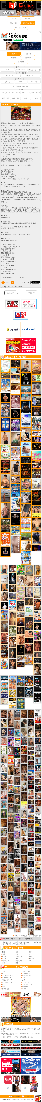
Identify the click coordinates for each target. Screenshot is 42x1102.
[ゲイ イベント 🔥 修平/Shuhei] (10, 808)
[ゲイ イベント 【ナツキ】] (17, 771)
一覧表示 (14, 54)
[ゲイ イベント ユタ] (31, 931)
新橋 (17, 954)
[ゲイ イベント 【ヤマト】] (4, 587)
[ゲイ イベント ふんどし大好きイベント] (29, 601)
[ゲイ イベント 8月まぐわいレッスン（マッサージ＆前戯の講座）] (21, 658)
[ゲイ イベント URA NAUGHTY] (17, 715)
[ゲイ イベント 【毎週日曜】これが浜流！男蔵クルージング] (31, 753)
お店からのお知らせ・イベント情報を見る (28, 936)
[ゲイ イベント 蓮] (38, 726)
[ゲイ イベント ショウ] (38, 809)
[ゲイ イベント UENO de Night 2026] (24, 740)
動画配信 (25, 986)
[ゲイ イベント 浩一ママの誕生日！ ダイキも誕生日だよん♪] (21, 593)
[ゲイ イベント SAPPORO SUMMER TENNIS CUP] (29, 692)
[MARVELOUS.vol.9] (21, 107)
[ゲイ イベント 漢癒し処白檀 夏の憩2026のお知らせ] (36, 484)
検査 (25, 98)
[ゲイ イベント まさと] (24, 849)
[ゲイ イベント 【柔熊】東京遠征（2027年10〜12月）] (38, 712)
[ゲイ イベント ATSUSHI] (36, 434)
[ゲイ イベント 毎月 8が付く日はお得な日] (16, 363)
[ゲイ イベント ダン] (37, 604)
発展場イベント (31, 76)
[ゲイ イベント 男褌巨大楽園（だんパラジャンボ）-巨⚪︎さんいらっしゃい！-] (3, 803)
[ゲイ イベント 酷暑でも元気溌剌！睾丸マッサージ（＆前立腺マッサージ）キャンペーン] (16, 387)
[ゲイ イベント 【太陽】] (17, 725)
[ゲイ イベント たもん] (24, 759)
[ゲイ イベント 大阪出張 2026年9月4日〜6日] (38, 802)
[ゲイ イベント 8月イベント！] (16, 377)
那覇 (17, 963)
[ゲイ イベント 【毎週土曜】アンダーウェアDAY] (21, 664)
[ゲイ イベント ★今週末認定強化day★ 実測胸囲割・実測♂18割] (5, 466)
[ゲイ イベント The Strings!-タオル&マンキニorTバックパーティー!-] (31, 811)
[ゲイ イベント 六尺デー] (38, 747)
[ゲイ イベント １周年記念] (26, 510)
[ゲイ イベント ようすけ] (24, 859)
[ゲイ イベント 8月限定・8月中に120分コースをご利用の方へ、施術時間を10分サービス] (5, 366)
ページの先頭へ (29, 1096)
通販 (3, 986)
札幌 (3, 952)
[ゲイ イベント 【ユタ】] (21, 639)
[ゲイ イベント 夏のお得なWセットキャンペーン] (16, 530)
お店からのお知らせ (28, 23)
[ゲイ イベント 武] (36, 411)
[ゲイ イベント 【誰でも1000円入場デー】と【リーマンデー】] (31, 816)
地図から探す (14, 23)
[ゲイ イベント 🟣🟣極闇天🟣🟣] (21, 650)
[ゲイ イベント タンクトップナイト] (17, 790)
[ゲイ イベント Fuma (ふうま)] (5, 551)
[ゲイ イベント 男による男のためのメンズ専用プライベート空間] (5, 424)
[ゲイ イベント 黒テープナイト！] (38, 837)
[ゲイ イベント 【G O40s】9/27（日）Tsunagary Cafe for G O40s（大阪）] (31, 858)
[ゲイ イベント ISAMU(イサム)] (37, 626)
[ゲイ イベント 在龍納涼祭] (36, 423)
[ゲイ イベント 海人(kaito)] (16, 544)
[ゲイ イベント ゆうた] (10, 868)
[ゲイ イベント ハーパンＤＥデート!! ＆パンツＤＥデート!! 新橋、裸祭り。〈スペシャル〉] (29, 659)
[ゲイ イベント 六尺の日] (31, 844)
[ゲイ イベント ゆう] (3, 794)
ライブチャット (27, 982)
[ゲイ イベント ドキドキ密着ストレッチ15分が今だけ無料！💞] (16, 519)
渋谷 (30, 954)
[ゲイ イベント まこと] (24, 923)
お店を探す (28, 18)
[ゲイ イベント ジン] (38, 775)
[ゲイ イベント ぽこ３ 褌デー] (29, 611)
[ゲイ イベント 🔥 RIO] (24, 896)
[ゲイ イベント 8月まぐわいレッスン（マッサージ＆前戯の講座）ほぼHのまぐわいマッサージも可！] (21, 614)
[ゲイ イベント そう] (10, 770)
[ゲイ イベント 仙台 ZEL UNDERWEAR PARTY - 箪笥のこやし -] (3, 850)
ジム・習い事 (26, 975)
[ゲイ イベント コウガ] (16, 439)
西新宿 (4, 956)
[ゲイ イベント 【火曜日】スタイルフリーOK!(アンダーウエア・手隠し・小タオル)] (38, 754)
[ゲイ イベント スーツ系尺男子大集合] (31, 854)
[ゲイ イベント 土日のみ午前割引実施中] (16, 371)
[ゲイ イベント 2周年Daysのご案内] (26, 379)
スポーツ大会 (16, 92)
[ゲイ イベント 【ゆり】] (31, 732)
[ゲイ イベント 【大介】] (31, 782)
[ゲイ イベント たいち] (17, 763)
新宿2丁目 (19, 956)
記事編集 (28, 58)
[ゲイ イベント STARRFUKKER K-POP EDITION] (10, 741)
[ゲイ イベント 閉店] (37, 592)
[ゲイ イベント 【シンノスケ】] (37, 570)
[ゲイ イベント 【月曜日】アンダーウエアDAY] (38, 795)
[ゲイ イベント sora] (36, 524)
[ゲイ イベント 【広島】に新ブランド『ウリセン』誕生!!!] (3, 750)
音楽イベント (26, 92)
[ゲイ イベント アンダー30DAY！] (36, 366)
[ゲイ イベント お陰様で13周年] (26, 536)
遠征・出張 (34, 82)
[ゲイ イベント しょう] (10, 750)
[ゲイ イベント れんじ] (3, 841)
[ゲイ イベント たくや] (3, 902)
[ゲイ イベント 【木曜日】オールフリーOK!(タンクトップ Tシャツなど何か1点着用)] (38, 879)
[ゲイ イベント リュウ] (10, 887)
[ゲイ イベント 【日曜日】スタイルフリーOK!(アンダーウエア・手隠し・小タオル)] (38, 872)
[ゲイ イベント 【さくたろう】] (3, 723)
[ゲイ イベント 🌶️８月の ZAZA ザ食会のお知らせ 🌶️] (4, 651)
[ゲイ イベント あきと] (10, 827)
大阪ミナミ (5, 961)
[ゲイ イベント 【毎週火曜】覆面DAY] (31, 762)
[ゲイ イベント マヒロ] (31, 878)
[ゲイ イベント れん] (29, 592)
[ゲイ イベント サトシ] (31, 897)
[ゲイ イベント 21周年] (29, 681)
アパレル (25, 978)
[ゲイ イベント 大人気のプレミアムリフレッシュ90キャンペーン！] (36, 439)
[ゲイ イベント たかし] (10, 924)
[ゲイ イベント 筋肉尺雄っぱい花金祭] (36, 511)
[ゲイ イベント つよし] (24, 796)
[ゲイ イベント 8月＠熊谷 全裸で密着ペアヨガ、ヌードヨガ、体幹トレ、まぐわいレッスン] (38, 844)
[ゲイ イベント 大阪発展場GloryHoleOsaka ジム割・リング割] (38, 830)
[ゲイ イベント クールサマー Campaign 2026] (16, 505)
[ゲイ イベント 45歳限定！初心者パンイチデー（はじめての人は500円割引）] (21, 622)
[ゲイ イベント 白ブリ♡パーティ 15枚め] (24, 840)
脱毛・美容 (5, 98)
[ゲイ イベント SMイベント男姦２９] (29, 640)
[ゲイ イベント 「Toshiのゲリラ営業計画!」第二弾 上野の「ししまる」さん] (17, 733)
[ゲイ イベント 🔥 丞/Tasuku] (31, 748)
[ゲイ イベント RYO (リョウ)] (5, 398)
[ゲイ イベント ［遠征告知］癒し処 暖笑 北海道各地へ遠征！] (5, 481)
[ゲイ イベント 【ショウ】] (24, 814)
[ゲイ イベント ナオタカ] (38, 733)
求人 (20, 82)
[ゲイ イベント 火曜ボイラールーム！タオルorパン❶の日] (24, 750)
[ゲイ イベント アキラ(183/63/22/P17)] (31, 871)
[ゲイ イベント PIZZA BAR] (26, 471)
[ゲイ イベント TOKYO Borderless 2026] (16, 453)
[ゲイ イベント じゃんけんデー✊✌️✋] (24, 805)
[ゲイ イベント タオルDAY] (26, 460)
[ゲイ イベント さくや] (24, 877)
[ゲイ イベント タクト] (5, 510)
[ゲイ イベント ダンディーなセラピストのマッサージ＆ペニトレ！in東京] (38, 761)
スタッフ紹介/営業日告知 (20, 86)
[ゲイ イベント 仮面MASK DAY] (31, 884)
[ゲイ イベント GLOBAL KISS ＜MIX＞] (10, 789)
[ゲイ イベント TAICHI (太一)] (31, 864)
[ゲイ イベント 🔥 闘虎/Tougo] (10, 818)
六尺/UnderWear (21, 70)
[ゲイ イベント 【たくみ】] (4, 596)
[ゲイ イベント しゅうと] (5, 438)
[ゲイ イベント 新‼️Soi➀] (26, 484)
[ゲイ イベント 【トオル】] (4, 627)
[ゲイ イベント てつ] (17, 781)
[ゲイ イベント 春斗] (17, 863)
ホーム (14, 18)
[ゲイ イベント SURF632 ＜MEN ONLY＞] (4, 615)
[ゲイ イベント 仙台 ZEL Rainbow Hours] (17, 742)
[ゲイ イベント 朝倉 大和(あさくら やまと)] (38, 907)
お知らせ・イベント (34, 70)
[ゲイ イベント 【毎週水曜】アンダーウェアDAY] (31, 777)
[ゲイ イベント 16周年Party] (26, 557)
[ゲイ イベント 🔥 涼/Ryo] (31, 825)
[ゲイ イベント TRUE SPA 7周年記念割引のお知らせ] (26, 449)
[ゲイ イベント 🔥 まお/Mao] (37, 655)
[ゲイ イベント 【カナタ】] (29, 581)
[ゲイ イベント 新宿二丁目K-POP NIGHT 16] (26, 393)
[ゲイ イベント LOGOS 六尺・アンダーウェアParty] (10, 798)
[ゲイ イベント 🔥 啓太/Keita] (3, 813)
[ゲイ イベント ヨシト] (38, 823)
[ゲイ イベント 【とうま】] (21, 581)
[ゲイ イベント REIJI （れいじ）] (4, 605)
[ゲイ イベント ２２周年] (4, 664)
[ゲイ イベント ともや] (38, 858)
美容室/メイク (6, 978)
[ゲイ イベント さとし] (17, 910)
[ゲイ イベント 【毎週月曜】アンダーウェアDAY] (31, 839)
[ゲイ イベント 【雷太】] (10, 713)
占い (3, 984)
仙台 (17, 952)
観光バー (5, 973)
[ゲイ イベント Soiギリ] (3, 885)
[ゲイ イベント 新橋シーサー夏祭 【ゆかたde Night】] (13, 642)
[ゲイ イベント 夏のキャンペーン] (5, 452)
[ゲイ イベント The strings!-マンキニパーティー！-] (31, 848)
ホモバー (5, 971)
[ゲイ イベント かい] (37, 646)
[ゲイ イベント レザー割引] (38, 789)
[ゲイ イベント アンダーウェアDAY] (37, 660)
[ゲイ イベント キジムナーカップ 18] (21, 703)
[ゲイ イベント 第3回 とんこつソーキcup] (4, 687)
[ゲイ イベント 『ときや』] (3, 777)
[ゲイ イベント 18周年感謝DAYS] (4, 678)
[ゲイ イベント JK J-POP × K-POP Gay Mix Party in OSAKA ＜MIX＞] (17, 835)
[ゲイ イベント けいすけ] (10, 837)
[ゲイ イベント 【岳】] (3, 759)
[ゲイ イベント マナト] (13, 618)
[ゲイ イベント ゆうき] (3, 911)
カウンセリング (27, 984)
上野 (30, 952)
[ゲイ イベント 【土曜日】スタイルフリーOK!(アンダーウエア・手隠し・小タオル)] (13, 568)
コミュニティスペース (9, 982)
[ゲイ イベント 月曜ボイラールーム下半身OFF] (17, 928)
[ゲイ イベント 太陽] (10, 915)
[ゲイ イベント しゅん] (10, 848)
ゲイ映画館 (5, 989)
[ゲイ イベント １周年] (37, 697)
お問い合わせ (16, 1096)
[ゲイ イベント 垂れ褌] (13, 631)
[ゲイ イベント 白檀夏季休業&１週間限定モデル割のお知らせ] (37, 616)
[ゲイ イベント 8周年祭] (13, 693)
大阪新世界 (19, 961)
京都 (17, 958)
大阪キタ (31, 958)
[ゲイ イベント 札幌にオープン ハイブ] (13, 703)
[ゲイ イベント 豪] (13, 588)
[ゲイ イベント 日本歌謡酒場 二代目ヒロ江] (17, 872)
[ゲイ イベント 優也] (38, 886)
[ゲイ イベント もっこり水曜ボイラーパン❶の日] (17, 919)
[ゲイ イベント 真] (38, 851)
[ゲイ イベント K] (24, 832)
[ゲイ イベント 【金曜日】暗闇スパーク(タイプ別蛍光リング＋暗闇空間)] (36, 473)
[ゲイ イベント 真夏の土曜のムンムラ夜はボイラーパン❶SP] (29, 623)
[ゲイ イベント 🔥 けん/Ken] (31, 767)
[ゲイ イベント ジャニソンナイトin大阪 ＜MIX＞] (24, 823)
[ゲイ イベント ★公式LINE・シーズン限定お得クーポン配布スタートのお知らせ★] (36, 456)
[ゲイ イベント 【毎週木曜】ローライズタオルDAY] (31, 787)
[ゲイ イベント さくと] (26, 366)
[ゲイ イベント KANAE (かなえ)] (16, 413)
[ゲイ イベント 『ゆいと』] (3, 731)
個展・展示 (15, 98)
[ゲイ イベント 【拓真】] (10, 780)
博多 (3, 963)
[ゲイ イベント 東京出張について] (31, 772)
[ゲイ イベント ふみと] (24, 714)
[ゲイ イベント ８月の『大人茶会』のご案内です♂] (5, 525)
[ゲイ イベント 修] (31, 904)
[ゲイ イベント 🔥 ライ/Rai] (31, 834)
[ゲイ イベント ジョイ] (31, 924)
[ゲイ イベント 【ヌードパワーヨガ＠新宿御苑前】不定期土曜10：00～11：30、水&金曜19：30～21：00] (5, 495)
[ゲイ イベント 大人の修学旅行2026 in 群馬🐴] (13, 682)
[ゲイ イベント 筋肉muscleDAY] (17, 853)
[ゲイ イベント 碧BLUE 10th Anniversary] (26, 407)
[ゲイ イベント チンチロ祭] (26, 524)
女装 (23, 980)
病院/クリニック (7, 980)
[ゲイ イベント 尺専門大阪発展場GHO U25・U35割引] (38, 768)
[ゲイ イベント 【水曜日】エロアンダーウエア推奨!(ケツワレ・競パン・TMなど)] (38, 782)
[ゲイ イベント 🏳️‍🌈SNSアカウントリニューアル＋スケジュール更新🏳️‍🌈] (26, 545)
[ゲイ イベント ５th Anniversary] (26, 420)
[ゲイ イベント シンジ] (13, 664)
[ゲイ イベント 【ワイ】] (29, 648)
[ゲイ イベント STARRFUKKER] (13, 578)
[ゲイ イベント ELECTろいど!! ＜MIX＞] (16, 490)
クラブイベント (11, 76)
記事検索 (21, 62)
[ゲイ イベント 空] (4, 569)
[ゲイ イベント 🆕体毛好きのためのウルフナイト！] (31, 918)
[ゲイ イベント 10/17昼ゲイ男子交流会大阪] (3, 832)
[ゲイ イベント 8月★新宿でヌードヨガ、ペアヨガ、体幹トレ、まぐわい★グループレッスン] (4, 579)
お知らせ (7, 82)
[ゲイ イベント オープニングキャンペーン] (36, 446)
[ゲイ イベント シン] (17, 882)
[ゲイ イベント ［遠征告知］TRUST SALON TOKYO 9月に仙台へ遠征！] (24, 787)
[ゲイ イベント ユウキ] (24, 886)
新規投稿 (14, 58)
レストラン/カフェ (8, 975)
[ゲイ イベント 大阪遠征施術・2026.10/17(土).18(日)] (38, 865)
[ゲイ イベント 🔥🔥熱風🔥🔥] (31, 722)
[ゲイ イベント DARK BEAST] (17, 752)
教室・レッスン (6, 93)
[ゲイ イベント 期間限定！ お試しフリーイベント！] (5, 375)
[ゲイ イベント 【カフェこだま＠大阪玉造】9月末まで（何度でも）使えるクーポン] (5, 385)
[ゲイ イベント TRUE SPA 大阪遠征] (36, 378)
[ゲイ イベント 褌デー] (16, 401)
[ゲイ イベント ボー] (17, 809)
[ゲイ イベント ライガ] (3, 876)
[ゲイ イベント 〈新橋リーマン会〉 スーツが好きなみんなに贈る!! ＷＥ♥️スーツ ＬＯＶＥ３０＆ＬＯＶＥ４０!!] (3, 920)
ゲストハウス (26, 973)
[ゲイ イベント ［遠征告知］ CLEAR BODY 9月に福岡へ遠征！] (10, 723)
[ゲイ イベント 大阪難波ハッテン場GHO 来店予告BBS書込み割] (31, 891)
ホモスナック (26, 971)
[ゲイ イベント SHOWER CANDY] (16, 425)
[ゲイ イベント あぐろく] (38, 920)
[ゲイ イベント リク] (3, 929)
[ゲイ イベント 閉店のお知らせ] (4, 699)
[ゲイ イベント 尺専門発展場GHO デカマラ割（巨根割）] (38, 719)
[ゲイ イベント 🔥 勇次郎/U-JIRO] (24, 868)
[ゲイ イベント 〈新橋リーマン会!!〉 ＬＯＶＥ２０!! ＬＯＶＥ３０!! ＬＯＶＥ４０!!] (5, 410)
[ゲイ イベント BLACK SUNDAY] (10, 859)
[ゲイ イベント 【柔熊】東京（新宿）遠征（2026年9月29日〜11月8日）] (38, 816)
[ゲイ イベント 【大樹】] (3, 785)
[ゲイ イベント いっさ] (3, 768)
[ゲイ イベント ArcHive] (21, 570)
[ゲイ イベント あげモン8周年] (5, 539)
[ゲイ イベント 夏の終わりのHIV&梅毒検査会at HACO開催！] (13, 605)
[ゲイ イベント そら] (3, 714)
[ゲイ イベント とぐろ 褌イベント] (17, 818)
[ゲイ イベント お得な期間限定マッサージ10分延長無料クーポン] (16, 479)
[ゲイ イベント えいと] (31, 792)
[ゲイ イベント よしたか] (24, 768)
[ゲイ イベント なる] (38, 900)
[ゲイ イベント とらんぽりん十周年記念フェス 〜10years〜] (10, 877)
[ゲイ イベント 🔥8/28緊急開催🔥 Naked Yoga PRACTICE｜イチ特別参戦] (36, 497)
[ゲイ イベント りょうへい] (17, 891)
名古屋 (4, 958)
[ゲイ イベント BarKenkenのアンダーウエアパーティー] (10, 732)
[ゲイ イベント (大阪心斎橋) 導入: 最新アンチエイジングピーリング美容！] (36, 389)
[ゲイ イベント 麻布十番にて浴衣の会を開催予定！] (17, 826)
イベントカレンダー (21, 28)
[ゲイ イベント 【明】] (24, 777)
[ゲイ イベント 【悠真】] (31, 742)
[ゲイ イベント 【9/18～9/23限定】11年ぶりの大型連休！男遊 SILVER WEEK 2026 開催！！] (38, 740)
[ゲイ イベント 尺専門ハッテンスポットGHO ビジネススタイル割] (36, 401)
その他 (36, 98)
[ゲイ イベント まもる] (37, 669)
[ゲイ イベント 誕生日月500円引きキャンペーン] (29, 570)
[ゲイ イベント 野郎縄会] (4, 638)
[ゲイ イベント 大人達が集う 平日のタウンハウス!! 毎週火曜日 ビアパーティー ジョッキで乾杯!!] (10, 759)
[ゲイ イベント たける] (3, 823)
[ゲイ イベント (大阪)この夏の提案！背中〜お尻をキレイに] (26, 497)
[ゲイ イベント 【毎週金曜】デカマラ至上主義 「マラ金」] (36, 464)
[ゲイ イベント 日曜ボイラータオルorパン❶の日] (38, 927)
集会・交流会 (36, 92)
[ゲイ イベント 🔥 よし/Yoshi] (31, 802)
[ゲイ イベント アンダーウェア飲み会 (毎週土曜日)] (13, 596)
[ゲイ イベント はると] (10, 905)
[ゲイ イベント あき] (24, 723)
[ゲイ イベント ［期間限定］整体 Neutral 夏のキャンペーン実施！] (16, 468)
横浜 (30, 956)
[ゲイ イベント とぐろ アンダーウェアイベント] (17, 901)
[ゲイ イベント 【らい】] (24, 914)
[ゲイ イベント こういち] (31, 714)
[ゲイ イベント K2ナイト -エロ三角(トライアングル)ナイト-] (31, 821)
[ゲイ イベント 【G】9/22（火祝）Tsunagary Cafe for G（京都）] (31, 830)
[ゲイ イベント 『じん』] (13, 653)
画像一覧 (28, 54)
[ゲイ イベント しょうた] (24, 905)
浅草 (3, 954)
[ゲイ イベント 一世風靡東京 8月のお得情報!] (36, 538)
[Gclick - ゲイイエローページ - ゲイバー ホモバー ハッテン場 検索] (21, 5)
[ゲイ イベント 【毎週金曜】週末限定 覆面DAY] (36, 548)
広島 (30, 961)
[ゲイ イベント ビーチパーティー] (21, 681)
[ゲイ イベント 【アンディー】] (29, 634)
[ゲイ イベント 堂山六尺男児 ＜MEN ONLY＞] (3, 740)
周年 (7, 70)
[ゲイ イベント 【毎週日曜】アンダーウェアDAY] (31, 806)
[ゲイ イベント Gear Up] (21, 606)
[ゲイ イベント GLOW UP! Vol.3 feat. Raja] (37, 635)
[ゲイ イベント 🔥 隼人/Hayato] (31, 758)
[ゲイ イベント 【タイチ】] (3, 859)
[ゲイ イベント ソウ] (38, 913)
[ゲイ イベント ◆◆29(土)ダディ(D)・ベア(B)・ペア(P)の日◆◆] (21, 630)
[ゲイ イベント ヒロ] (38, 893)
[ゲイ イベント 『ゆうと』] (10, 896)
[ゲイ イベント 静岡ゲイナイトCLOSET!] (37, 581)
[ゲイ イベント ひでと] (3, 894)
